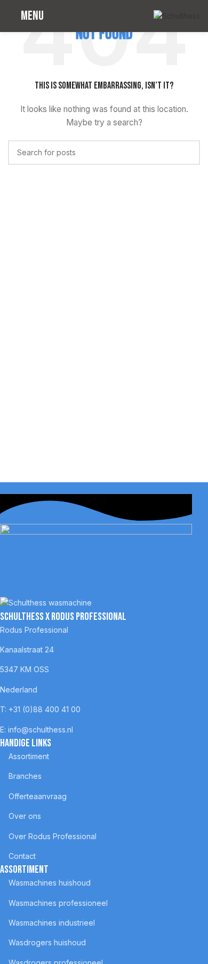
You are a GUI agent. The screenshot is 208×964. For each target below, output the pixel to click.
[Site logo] (177, 15)
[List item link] (96, 630)
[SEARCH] (187, 152)
